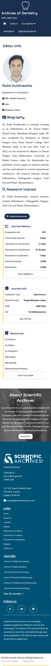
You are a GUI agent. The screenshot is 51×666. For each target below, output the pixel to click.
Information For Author (13, 531)
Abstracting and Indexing (16, 368)
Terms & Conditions (10, 661)
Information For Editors (13, 535)
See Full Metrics (25, 274)
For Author (28, 23)
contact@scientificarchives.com (21, 500)
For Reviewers (11, 351)
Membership (10, 363)
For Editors (10, 345)
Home (6, 514)
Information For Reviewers (14, 540)
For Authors (10, 339)
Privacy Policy (28, 661)
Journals (7, 522)
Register (7, 544)
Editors (14, 23)
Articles (8, 31)
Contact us (8, 548)
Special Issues (26, 31)
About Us (7, 518)
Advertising (10, 357)
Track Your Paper (25, 375)
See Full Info (25, 319)
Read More (25, 436)
